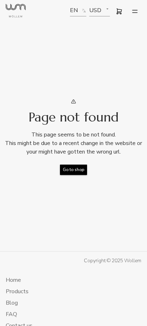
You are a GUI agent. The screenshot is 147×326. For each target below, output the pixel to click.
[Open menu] (134, 11)
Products (17, 291)
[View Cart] (119, 11)
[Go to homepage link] (16, 11)
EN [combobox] (74, 10)
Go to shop (73, 169)
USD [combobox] (95, 10)
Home (13, 280)
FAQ (11, 314)
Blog (12, 303)
